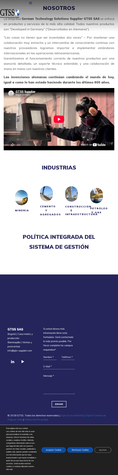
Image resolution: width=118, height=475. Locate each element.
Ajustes (103, 449)
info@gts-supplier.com (20, 350)
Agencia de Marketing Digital (76, 415)
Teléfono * (67, 357)
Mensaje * (48, 375)
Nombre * (48, 357)
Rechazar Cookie (80, 449)
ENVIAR (59, 404)
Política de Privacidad (36, 419)
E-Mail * (47, 366)
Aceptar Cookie (53, 449)
